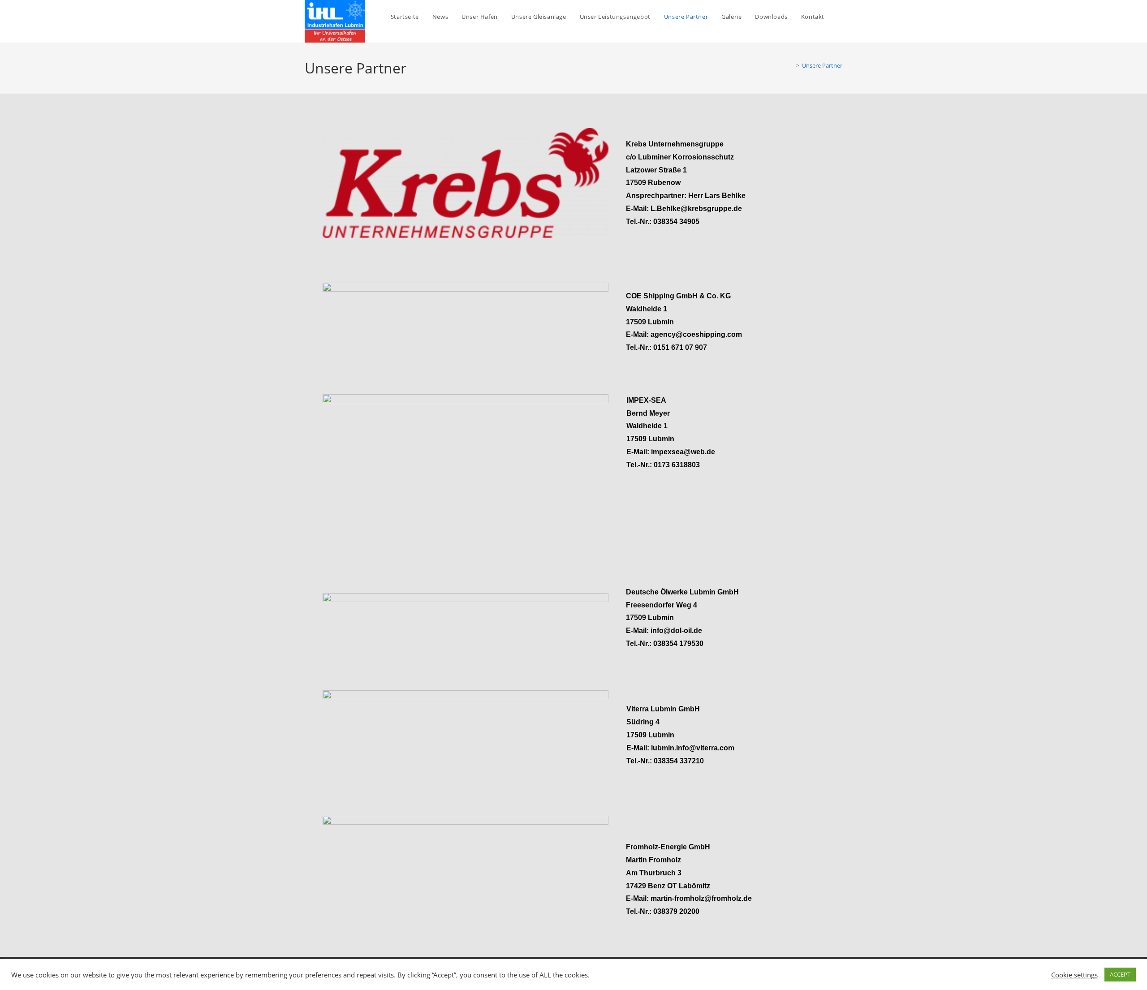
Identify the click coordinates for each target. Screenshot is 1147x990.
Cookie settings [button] (1074, 975)
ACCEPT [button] (1120, 974)
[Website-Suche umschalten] (840, 16)
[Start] (791, 65)
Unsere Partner (822, 65)
